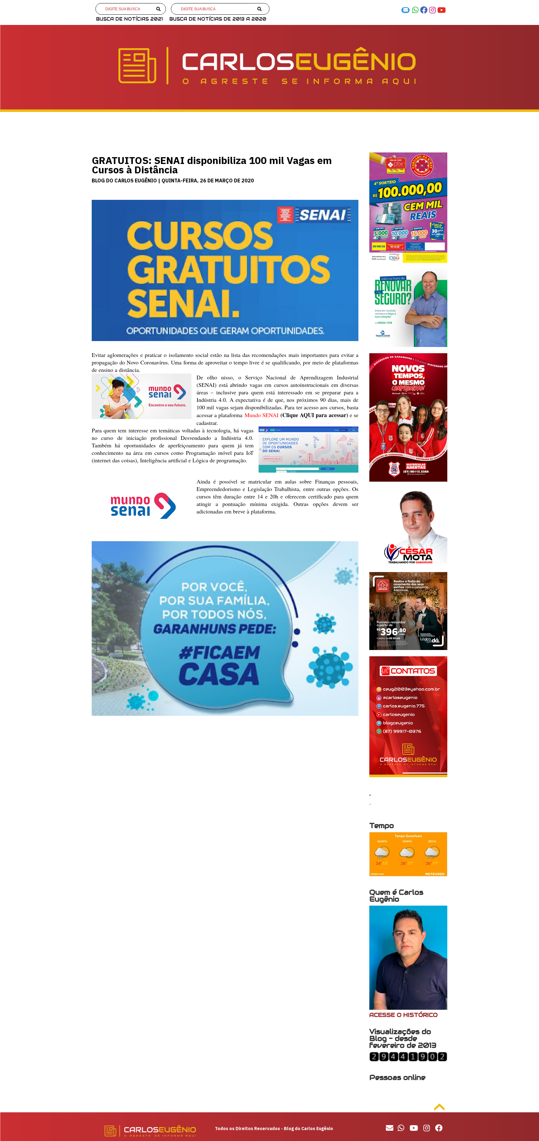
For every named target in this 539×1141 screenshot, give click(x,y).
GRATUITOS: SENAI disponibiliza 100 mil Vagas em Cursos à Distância (212, 165)
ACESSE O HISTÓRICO (403, 1014)
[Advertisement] (225, 771)
